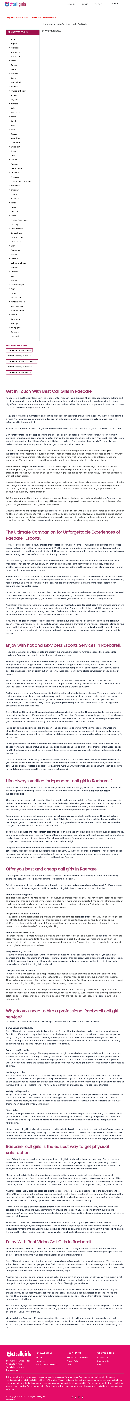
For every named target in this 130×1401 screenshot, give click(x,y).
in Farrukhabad (15, 168)
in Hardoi (12, 203)
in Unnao (12, 61)
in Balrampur (14, 112)
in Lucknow (13, 73)
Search (114, 3)
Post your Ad (103, 1361)
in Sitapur (13, 314)
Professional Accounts (47, 1364)
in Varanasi (13, 86)
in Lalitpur (13, 254)
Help (69, 1364)
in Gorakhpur (14, 56)
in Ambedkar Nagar (17, 91)
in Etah (12, 155)
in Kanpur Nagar (16, 233)
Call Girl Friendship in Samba (19, 356)
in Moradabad (15, 82)
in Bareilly (13, 121)
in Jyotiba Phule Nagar (18, 220)
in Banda (12, 116)
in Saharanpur (15, 297)
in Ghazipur (14, 190)
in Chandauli (14, 142)
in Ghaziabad (14, 185)
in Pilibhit (12, 289)
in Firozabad (14, 177)
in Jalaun (13, 207)
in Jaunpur (13, 211)
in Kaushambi (15, 241)
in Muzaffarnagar (16, 284)
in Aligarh (13, 43)
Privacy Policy (73, 1361)
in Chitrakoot (14, 147)
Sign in (71, 4)
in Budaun (13, 134)
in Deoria (12, 151)
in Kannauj (13, 224)
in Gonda (13, 194)
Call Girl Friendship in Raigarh (19, 350)
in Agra (12, 39)
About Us (40, 1361)
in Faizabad (14, 164)
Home (39, 1357)
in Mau (11, 276)
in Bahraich (13, 104)
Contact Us (102, 1357)
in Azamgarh (14, 52)
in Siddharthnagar (16, 310)
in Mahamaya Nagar (18, 263)
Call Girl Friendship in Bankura (19, 367)
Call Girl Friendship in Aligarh (19, 372)
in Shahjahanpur (16, 306)
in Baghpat (13, 99)
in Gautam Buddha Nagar (20, 181)
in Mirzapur (13, 280)
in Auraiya (13, 95)
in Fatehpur (14, 172)
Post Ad (97, 4)
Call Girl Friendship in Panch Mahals (21, 361)
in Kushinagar (14, 250)
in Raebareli (14, 336)
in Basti (12, 125)
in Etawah (13, 160)
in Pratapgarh (15, 327)
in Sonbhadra (14, 319)
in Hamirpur (14, 198)
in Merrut (13, 69)
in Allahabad (14, 48)
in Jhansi (12, 215)
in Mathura (13, 271)
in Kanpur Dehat (16, 228)
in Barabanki (14, 332)
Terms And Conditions (77, 1357)
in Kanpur (13, 65)
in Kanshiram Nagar (17, 237)
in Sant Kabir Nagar (17, 302)
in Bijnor (12, 129)
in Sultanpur (14, 323)
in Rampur (13, 293)
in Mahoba (13, 267)
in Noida (12, 78)
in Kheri (12, 246)
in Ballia (12, 108)
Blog (99, 1364)
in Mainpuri (13, 259)
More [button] (85, 4)
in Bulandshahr (15, 138)
